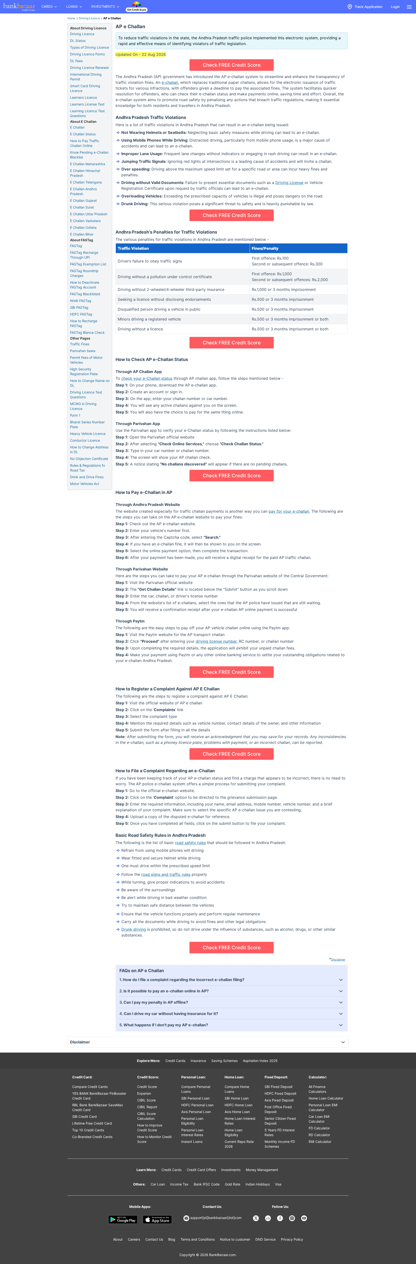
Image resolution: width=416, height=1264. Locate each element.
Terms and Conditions (198, 1239)
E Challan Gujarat (83, 200)
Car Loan (158, 1184)
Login (395, 7)
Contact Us (154, 1239)
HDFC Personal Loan (197, 1105)
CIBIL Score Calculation (146, 1116)
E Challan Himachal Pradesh (85, 173)
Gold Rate (232, 1184)
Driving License (289, 182)
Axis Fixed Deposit (279, 1100)
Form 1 (75, 415)
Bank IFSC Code (207, 1184)
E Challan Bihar (81, 234)
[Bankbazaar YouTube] (304, 1218)
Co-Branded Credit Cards (92, 1137)
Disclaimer (338, 959)
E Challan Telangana (86, 182)
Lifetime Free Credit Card (92, 1123)
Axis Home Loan (237, 1112)
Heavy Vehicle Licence (87, 434)
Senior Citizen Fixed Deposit (280, 1120)
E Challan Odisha (83, 227)
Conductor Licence (85, 440)
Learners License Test (87, 104)
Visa (278, 1184)
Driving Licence (89, 18)
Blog (171, 1239)
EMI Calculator (320, 1142)
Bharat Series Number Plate (87, 424)
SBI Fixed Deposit (278, 1087)
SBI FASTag (79, 307)
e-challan (170, 82)
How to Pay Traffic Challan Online (84, 143)
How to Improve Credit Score (149, 1127)
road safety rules (190, 842)
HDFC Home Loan (239, 1105)
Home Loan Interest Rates (240, 1120)
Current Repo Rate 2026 (239, 1144)
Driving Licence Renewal (89, 67)
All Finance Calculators (317, 1089)
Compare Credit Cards (90, 1087)
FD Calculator (319, 1128)
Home (71, 18)
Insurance (198, 1061)
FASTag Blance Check (87, 332)
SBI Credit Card (84, 1116)
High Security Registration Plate (84, 371)
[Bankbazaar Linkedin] (268, 1218)
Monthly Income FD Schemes (280, 1144)
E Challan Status (83, 134)
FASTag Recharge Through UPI (84, 254)
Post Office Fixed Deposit (278, 1109)
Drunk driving (133, 929)
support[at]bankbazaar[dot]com (215, 1218)
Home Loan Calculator (326, 1098)
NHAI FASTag (80, 301)
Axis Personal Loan (196, 1112)
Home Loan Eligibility (233, 1132)
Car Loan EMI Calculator (319, 1118)
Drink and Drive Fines (87, 477)
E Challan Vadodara (85, 221)
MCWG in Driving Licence (83, 406)
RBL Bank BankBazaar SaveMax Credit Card (97, 1107)
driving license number (216, 641)
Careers (134, 1239)
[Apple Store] (157, 1219)
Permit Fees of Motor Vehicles (86, 359)
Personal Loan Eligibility (192, 1120)
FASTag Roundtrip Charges (84, 273)
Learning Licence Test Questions (87, 113)
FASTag (76, 246)
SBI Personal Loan (195, 1098)
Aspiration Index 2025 (260, 1061)
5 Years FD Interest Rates (280, 1132)
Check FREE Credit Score (232, 65)
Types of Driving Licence (89, 47)
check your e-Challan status (146, 378)
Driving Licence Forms (87, 54)
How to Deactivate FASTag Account (84, 284)
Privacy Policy (292, 1239)
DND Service (265, 1239)
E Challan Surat (82, 207)
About (118, 1239)
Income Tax (179, 1184)
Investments (230, 1170)
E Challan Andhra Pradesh (83, 191)
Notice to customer (235, 1239)
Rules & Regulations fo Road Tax (87, 467)
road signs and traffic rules (165, 874)
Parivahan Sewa (82, 351)
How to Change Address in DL (89, 449)
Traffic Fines (79, 344)
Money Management (262, 1170)
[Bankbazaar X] (256, 1218)
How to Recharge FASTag (83, 323)
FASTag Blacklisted (85, 294)
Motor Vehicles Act (84, 484)
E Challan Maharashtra (87, 164)
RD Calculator (319, 1135)
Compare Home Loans (237, 1089)
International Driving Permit (86, 76)
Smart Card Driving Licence (85, 88)
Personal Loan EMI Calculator (323, 1107)
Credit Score (147, 1087)
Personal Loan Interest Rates (192, 1132)
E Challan (77, 127)
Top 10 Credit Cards (88, 1130)
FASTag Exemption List (88, 264)
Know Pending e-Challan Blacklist (89, 154)
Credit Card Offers (201, 1170)
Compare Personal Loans (195, 1089)
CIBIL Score (146, 1100)
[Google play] (122, 1219)
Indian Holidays (258, 1184)
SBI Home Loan (237, 1098)
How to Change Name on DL (90, 383)
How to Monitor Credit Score (154, 1139)
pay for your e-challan (289, 511)
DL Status (77, 41)
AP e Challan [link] (112, 18)
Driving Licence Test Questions (86, 394)
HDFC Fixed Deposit (280, 1093)
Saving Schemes (224, 1061)
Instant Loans (191, 1142)
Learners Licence (83, 97)
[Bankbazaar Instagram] (292, 1218)
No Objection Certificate (89, 459)
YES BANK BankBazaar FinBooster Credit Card (99, 1095)
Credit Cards (175, 1061)
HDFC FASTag (81, 314)
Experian (144, 1093)
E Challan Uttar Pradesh (88, 214)
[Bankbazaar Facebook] (280, 1218)
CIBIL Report (147, 1107)
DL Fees (76, 61)
